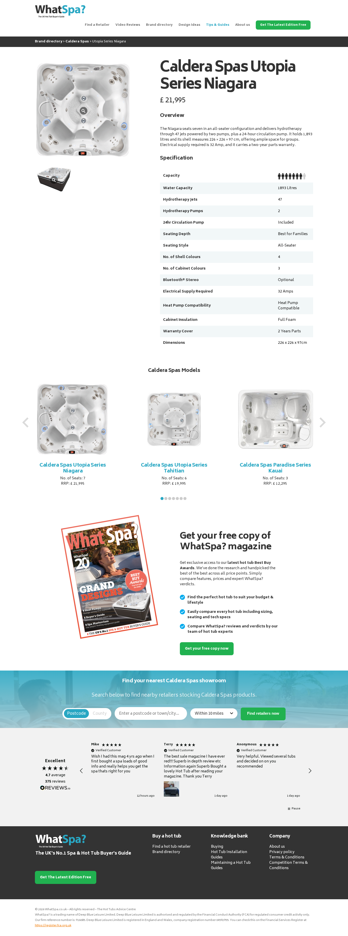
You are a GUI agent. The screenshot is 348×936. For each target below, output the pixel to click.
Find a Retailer (97, 25)
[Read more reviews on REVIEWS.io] (55, 788)
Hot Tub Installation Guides (229, 855)
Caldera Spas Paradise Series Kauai (174, 468)
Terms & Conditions (286, 857)
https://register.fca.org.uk (53, 925)
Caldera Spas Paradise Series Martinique (275, 468)
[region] (196, 771)
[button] (162, 498)
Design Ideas (189, 25)
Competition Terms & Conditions (288, 865)
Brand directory (159, 25)
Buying (217, 847)
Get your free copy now (207, 649)
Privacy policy (282, 852)
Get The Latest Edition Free (283, 25)
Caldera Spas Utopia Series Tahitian (73, 468)
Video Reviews (127, 25)
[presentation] (25, 422)
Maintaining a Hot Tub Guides (231, 865)
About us (242, 25)
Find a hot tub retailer (171, 847)
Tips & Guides (217, 25)
